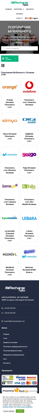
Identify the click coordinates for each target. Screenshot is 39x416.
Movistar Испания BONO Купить (29, 269)
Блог (5, 359)
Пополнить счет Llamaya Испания (10, 201)
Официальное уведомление (13, 355)
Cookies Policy (8, 407)
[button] (3, 65)
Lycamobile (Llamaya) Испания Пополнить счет (10, 236)
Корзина (19, 14)
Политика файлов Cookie (12, 351)
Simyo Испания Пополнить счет (9, 136)
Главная (8, 9)
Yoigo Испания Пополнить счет (29, 170)
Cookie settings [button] (8, 411)
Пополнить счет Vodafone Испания (29, 102)
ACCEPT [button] (20, 411)
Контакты (30, 9)
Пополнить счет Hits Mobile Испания (29, 201)
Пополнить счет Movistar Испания (10, 170)
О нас (5, 338)
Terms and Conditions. (25, 407)
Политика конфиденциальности (15, 346)
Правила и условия (10, 342)
